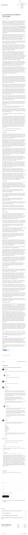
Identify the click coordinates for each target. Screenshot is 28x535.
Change (3, 361)
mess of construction (8, 62)
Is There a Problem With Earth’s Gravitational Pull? (9, 515)
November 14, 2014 (5, 452)
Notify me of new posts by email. (6, 494)
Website (3, 489)
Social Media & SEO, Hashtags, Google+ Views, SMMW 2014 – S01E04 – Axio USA (12, 453)
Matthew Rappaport (22, 26)
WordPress (25, 533)
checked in (10, 243)
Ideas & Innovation (8, 355)
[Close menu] (20, 1)
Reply (5, 372)
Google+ (4, 355)
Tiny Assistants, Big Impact (5, 513)
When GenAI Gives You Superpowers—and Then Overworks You (11, 510)
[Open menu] (18, 5)
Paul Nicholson (6, 369)
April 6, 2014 (7, 405)
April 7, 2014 (6, 438)
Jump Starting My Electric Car (22, 361)
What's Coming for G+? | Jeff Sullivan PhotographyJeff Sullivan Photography (11, 446)
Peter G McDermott (4, 4)
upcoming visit (18, 30)
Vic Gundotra (14, 30)
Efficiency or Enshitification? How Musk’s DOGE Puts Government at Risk (12, 518)
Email (3, 486)
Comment (3, 473)
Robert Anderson (6, 27)
